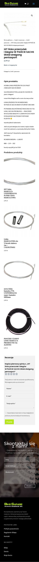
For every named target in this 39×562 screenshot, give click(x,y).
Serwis (6, 551)
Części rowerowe (19, 40)
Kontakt (7, 536)
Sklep (6, 548)
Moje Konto (8, 555)
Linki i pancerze (14, 71)
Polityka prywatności (11, 529)
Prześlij (9, 422)
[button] (32, 15)
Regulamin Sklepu (10, 532)
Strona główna (8, 40)
